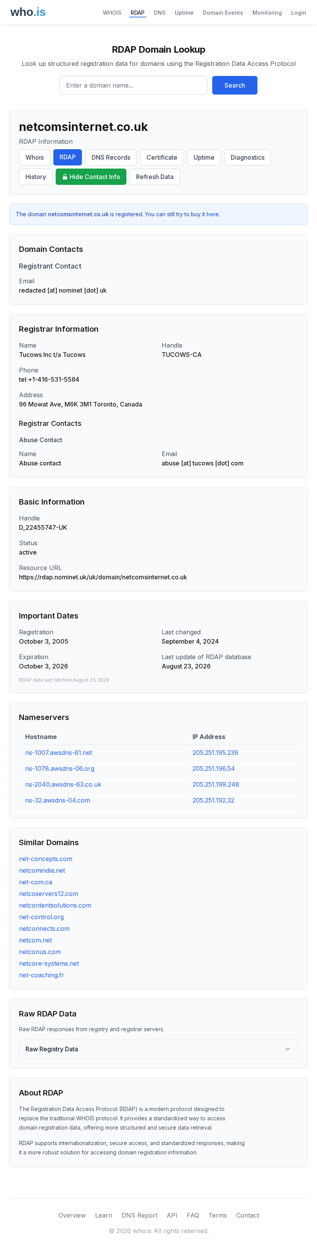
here (212, 214)
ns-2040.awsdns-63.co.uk (63, 784)
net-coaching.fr (41, 975)
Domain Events (223, 12)
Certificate (162, 157)
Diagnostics (247, 157)
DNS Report (139, 1215)
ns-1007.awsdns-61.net (58, 752)
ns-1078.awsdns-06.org (59, 768)
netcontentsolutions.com (55, 905)
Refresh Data (155, 177)
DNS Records (111, 157)
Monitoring (267, 12)
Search (235, 85)
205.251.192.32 (213, 800)
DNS (159, 12)
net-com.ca (35, 882)
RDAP (138, 12)
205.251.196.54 (214, 768)
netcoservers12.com (48, 893)
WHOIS (112, 12)
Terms (217, 1215)
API (172, 1215)
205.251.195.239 (215, 752)
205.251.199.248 (216, 784)
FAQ (193, 1215)
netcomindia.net (42, 870)
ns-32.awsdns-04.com (57, 800)
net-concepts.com (45, 859)
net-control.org (41, 917)
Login (298, 12)
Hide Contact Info (95, 177)
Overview (72, 1215)
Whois (35, 157)
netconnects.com (44, 928)
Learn (103, 1215)
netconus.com (40, 952)
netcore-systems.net (49, 963)
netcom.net (35, 940)
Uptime (184, 12)
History (36, 177)
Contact (247, 1215)
